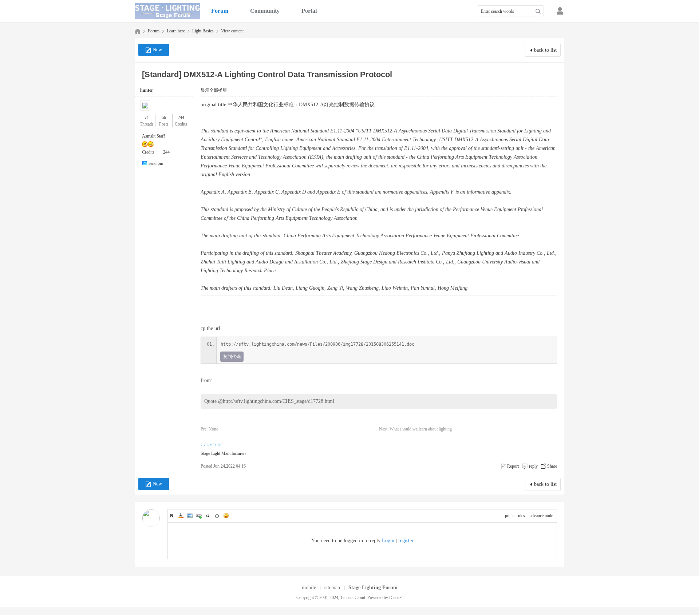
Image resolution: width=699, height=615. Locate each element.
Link (198, 515)
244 (181, 117)
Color (180, 515)
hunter (146, 90)
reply (533, 466)
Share (552, 466)
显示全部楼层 (214, 90)
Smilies (226, 515)
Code (217, 515)
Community (265, 11)
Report (513, 466)
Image (189, 515)
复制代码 (232, 356)
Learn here (176, 30)
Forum (219, 11)
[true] (538, 11)
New (157, 49)
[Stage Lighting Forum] (167, 11)
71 (147, 117)
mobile (309, 587)
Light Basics (203, 30)
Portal (309, 11)
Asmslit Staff (153, 136)
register (406, 540)
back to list (545, 50)
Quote (208, 515)
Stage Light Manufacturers (223, 453)
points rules (515, 515)
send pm (156, 163)
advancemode (541, 515)
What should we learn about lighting (421, 429)
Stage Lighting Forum (138, 31)
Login (388, 540)
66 (164, 117)
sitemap (332, 587)
